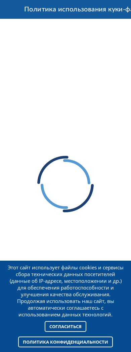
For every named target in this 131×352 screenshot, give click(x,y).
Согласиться (65, 326)
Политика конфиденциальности (65, 342)
